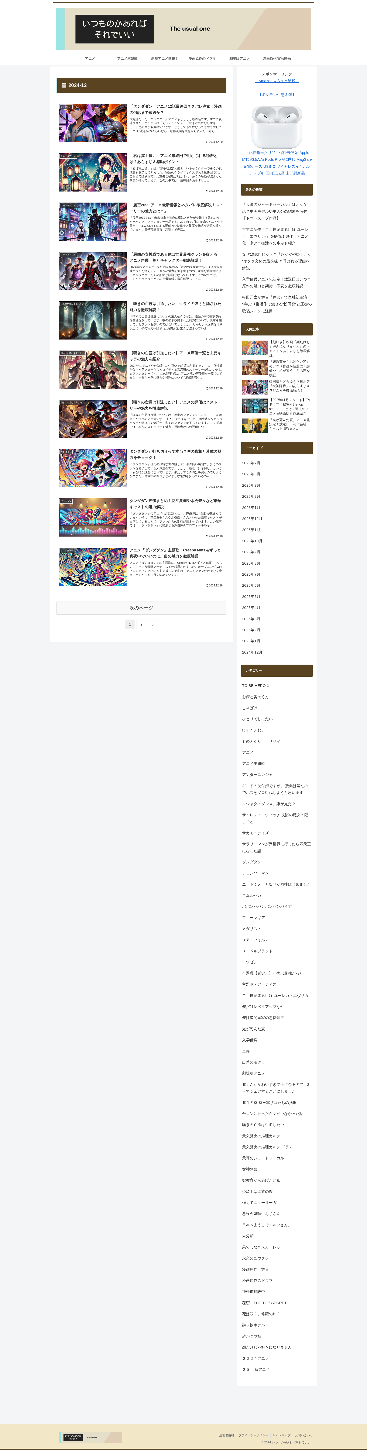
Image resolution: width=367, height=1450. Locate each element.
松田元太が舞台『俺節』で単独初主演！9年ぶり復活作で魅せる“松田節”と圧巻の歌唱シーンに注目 (277, 304)
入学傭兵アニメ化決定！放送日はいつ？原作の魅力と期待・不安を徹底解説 (276, 282)
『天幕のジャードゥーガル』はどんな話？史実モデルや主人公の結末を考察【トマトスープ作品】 (274, 211)
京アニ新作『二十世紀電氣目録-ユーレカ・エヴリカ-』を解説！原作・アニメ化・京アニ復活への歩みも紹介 (275, 236)
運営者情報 (226, 1435)
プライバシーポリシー (253, 1435)
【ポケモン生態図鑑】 (277, 95)
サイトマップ (282, 1435)
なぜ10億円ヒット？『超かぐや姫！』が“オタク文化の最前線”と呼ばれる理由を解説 (276, 261)
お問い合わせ (304, 1435)
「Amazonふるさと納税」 (277, 81)
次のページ (142, 607)
